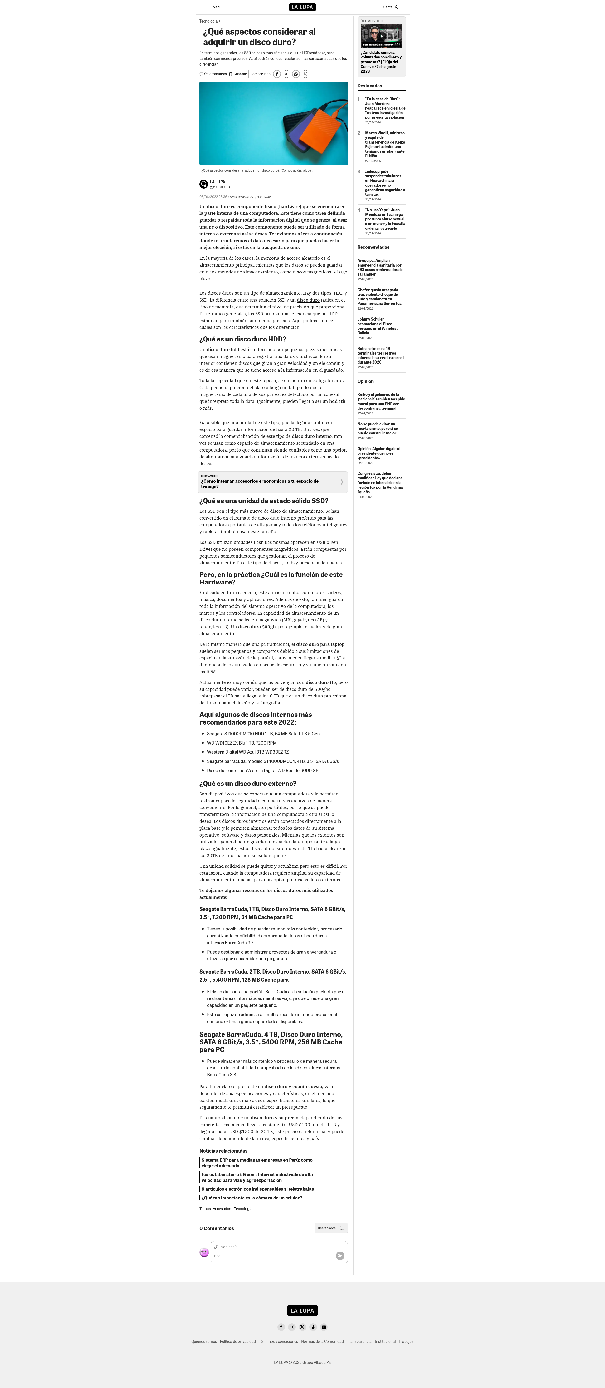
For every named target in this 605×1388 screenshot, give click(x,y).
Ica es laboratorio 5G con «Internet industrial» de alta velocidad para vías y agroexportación (257, 1177)
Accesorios (222, 1209)
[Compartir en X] (286, 74)
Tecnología (243, 1209)
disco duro (308, 300)
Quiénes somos (204, 1341)
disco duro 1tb (321, 682)
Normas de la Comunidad (322, 1341)
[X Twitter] (302, 1327)
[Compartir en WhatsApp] (296, 74)
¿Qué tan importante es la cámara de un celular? (252, 1197)
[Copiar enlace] (305, 74)
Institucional (385, 1341)
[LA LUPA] (302, 7)
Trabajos (406, 1341)
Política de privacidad (238, 1341)
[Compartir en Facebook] (277, 74)
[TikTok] (313, 1327)
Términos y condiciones (278, 1341)
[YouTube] (324, 1327)
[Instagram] (292, 1327)
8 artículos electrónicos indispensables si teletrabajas (258, 1189)
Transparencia (359, 1341)
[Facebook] (281, 1327)
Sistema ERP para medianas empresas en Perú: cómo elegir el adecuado (257, 1163)
